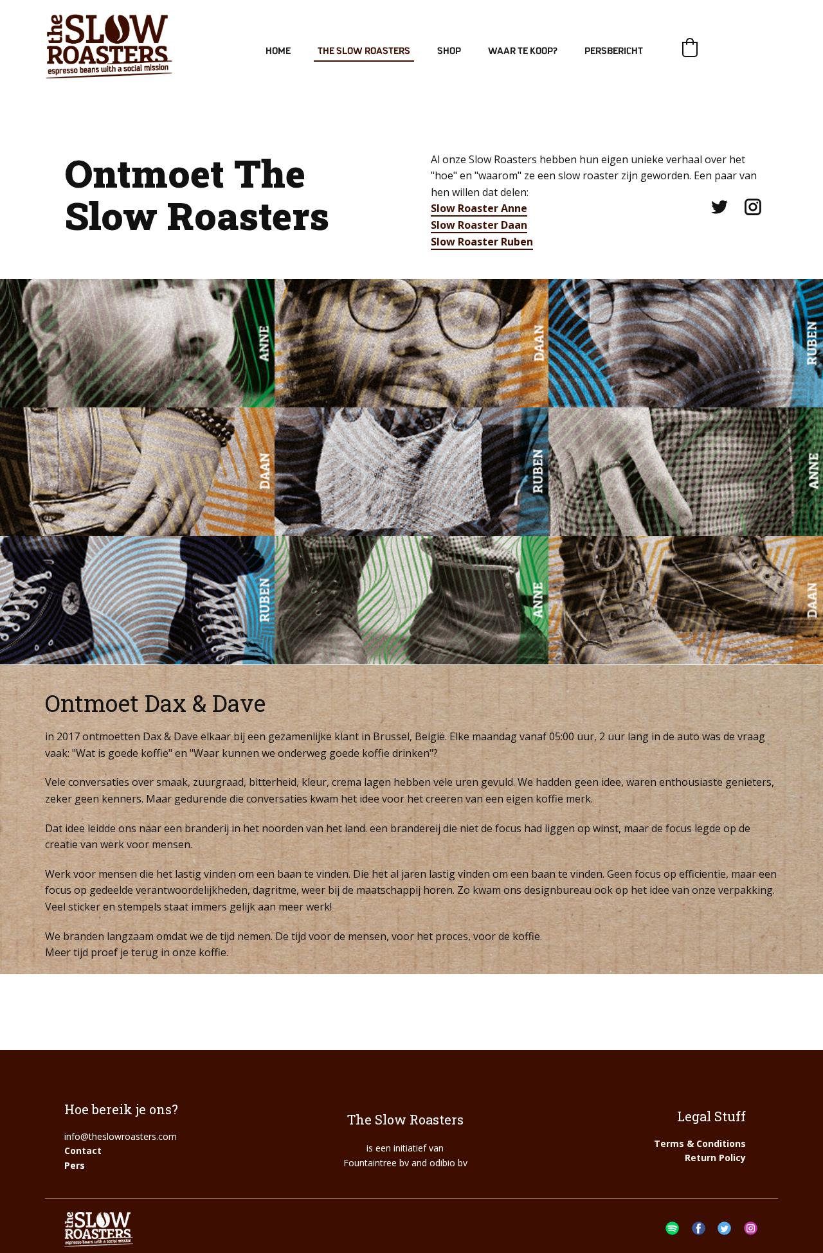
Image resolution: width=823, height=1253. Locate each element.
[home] (109, 46)
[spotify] (672, 1228)
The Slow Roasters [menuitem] (364, 51)
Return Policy (715, 1157)
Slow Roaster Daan (479, 225)
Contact (83, 1150)
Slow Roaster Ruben (482, 242)
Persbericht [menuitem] (613, 51)
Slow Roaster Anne (479, 208)
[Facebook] (698, 1228)
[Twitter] (719, 207)
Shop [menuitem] (449, 51)
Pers (74, 1165)
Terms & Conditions (700, 1143)
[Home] (98, 1229)
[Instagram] (753, 207)
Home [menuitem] (278, 51)
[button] (690, 47)
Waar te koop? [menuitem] (522, 51)
